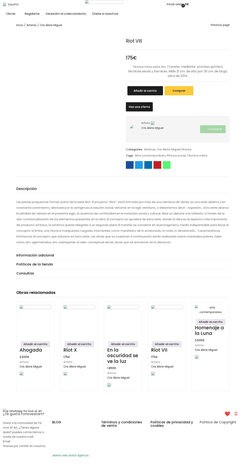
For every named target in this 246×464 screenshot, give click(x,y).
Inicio (19, 25)
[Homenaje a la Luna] (210, 309)
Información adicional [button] (35, 255)
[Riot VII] (167, 321)
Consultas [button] (25, 273)
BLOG (56, 422)
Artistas (32, 25)
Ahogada (31, 350)
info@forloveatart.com (26, 441)
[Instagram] (141, 458)
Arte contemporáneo (150, 155)
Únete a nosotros (105, 14)
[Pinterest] (130, 458)
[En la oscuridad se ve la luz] (123, 321)
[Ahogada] (35, 321)
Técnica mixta (197, 155)
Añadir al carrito (145, 91)
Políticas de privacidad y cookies (171, 424)
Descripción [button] (26, 188)
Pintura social (176, 155)
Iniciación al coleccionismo (66, 14)
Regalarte (32, 14)
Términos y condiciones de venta (121, 424)
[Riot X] (79, 321)
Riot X (70, 350)
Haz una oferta (139, 107)
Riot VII (159, 350)
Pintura (186, 149)
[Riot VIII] (130, 165)
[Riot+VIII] (139, 165)
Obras (11, 14)
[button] (186, 4)
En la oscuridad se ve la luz (122, 356)
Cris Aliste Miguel (51, 25)
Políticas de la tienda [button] (34, 264)
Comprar (179, 91)
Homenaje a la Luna (209, 330)
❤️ (231, 414)
